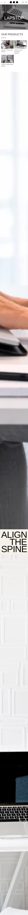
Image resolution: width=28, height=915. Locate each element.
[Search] (5, 2)
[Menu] (1, 2)
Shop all (14, 23)
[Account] (23, 2)
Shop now (3, 37)
